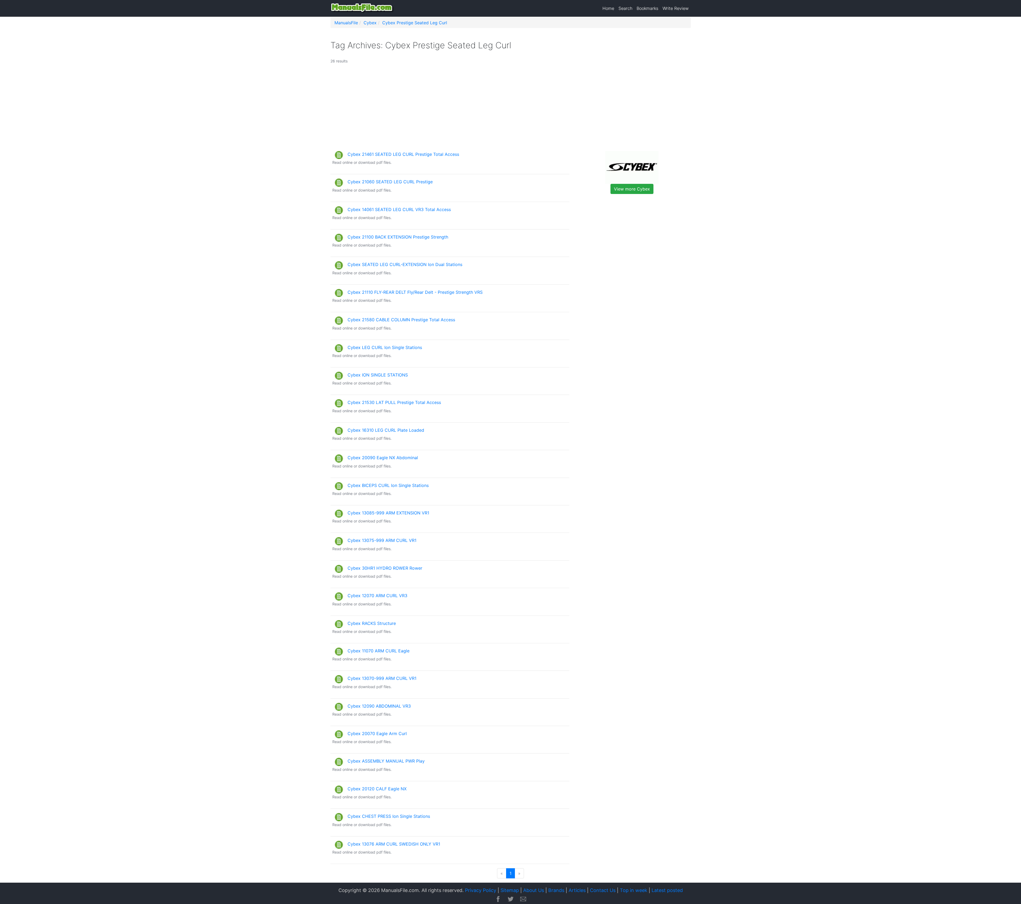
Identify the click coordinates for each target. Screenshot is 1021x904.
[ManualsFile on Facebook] (498, 899)
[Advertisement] (489, 109)
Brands (556, 890)
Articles (577, 890)
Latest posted (667, 890)
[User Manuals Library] (362, 8)
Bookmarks (647, 8)
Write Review (676, 8)
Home (608, 8)
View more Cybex (632, 189)
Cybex (370, 22)
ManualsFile (346, 22)
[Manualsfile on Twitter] (510, 899)
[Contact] (523, 899)
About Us (533, 890)
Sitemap (509, 890)
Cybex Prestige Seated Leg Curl (414, 22)
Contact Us (603, 890)
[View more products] (632, 167)
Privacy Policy (480, 890)
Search (625, 8)
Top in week (633, 890)
